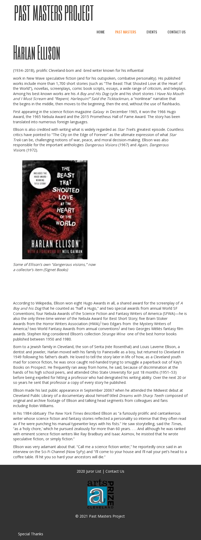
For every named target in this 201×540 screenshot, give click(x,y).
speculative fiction (61, 78)
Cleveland (65, 346)
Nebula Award (54, 116)
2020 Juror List (89, 471)
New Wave (35, 78)
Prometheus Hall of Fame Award (118, 116)
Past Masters (125, 31)
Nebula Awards (57, 313)
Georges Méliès (149, 328)
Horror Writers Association (65, 323)
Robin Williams (41, 405)
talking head (95, 400)
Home (101, 31)
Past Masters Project (54, 13)
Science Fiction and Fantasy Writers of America (122, 313)
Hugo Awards (94, 303)
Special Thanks (30, 533)
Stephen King (38, 333)
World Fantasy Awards (56, 328)
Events (152, 31)
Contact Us (177, 31)
